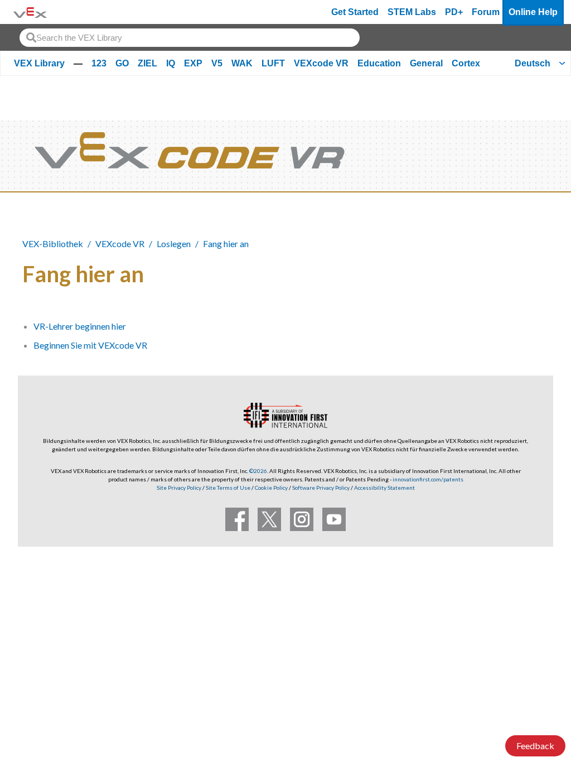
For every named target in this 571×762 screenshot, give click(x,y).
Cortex (466, 63)
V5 (216, 63)
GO (122, 63)
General (426, 63)
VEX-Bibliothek (52, 243)
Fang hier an (226, 243)
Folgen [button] (520, 272)
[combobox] (190, 37)
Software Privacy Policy (321, 487)
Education (379, 63)
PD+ (454, 12)
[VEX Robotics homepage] (30, 12)
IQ (170, 63)
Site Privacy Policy (179, 487)
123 (99, 63)
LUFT (273, 63)
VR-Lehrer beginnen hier (79, 326)
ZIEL (147, 63)
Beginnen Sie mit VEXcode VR (90, 345)
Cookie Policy (271, 487)
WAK (242, 63)
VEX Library (39, 63)
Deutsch (532, 63)
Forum (486, 12)
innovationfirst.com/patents (428, 479)
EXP (193, 63)
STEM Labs (412, 12)
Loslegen (174, 243)
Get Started (355, 12)
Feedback (535, 745)
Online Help (533, 12)
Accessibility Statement (384, 487)
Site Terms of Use (227, 487)
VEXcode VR (321, 63)
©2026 (258, 470)
